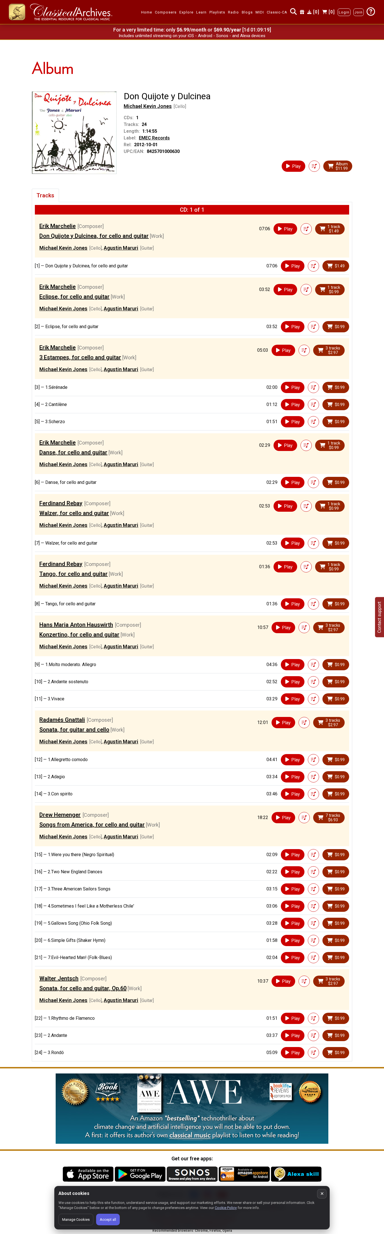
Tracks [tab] (45, 195)
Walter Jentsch (58, 978)
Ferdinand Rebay (60, 503)
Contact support (379, 617)
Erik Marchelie (57, 226)
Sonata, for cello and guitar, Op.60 (83, 988)
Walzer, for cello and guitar (74, 513)
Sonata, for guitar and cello (74, 729)
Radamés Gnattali (62, 719)
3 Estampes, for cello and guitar (80, 357)
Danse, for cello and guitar (73, 452)
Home (146, 12)
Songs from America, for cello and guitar (92, 824)
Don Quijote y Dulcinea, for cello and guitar (94, 236)
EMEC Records (154, 138)
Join (358, 12)
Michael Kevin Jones (148, 106)
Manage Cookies (76, 1219)
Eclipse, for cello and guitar (74, 296)
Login (344, 12)
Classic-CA (277, 12)
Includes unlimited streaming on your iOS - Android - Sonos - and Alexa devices (192, 35)
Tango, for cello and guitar (73, 573)
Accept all (108, 1219)
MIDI (260, 12)
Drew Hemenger (60, 814)
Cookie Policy (226, 1208)
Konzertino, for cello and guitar (79, 634)
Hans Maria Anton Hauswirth (76, 624)
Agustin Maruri (121, 248)
